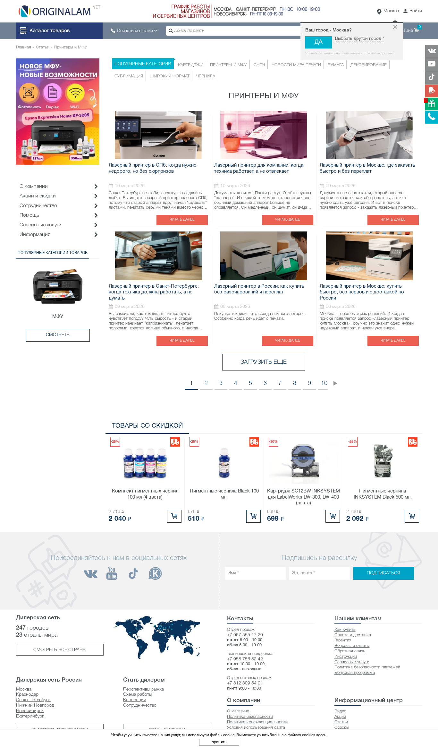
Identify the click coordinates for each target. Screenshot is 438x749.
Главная (23, 47)
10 (324, 383)
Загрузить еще (263, 362)
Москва (391, 11)
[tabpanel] (57, 111)
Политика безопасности (250, 717)
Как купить (345, 629)
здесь (321, 735)
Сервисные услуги (41, 225)
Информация (35, 234)
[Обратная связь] (431, 90)
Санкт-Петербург (33, 700)
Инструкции (345, 656)
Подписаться (383, 573)
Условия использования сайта (256, 727)
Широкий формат (170, 76)
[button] (412, 11)
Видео (340, 711)
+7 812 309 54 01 (245, 683)
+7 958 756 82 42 (245, 659)
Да (319, 42)
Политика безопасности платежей (367, 667)
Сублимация (128, 76)
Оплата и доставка (352, 635)
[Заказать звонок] (431, 117)
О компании (34, 186)
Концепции (134, 700)
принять (219, 742)
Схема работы (137, 694)
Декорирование (368, 65)
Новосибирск (30, 711)
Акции (340, 717)
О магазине (238, 711)
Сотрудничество (139, 705)
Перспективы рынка (143, 689)
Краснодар (27, 694)
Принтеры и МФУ (228, 65)
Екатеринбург (30, 716)
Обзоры (341, 727)
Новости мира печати (296, 65)
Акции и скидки (38, 196)
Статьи (42, 47)
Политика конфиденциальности (257, 722)
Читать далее (182, 219)
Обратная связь (349, 651)
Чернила (205, 76)
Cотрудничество (38, 206)
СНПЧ (259, 65)
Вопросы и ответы (352, 646)
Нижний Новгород (35, 705)
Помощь (29, 215)
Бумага (336, 65)
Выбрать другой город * (359, 39)
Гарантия (342, 640)
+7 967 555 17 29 (245, 635)
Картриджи (190, 65)
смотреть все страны (60, 650)
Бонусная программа (354, 673)
